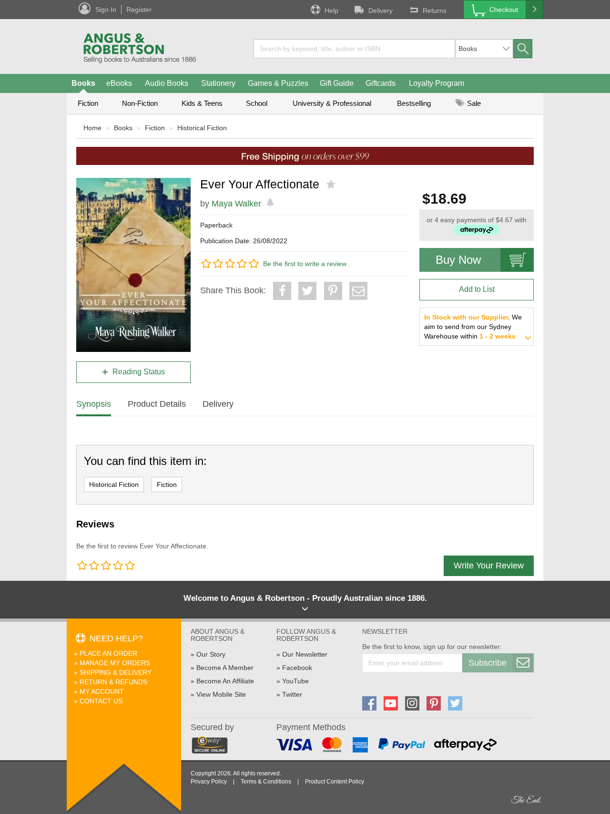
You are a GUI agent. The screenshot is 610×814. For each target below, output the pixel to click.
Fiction (88, 103)
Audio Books (166, 83)
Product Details (157, 404)
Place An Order (108, 653)
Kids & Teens (202, 103)
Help (331, 10)
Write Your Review (489, 565)
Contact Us (101, 701)
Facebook (297, 667)
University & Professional (332, 103)
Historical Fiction (202, 128)
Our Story (210, 654)
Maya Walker (236, 203)
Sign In (105, 9)
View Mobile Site (221, 694)
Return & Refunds (113, 682)
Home (92, 128)
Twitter (292, 694)
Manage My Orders (115, 663)
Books (83, 83)
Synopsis (93, 404)
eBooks (119, 83)
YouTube (295, 681)
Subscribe (487, 663)
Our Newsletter (304, 654)
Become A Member (225, 667)
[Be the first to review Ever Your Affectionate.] (332, 184)
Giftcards (381, 83)
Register (139, 9)
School (256, 103)
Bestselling (414, 103)
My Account (102, 691)
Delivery (380, 10)
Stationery (218, 83)
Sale (473, 103)
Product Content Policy (334, 781)
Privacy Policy (209, 781)
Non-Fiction (140, 103)
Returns (435, 10)
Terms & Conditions (266, 781)
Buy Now (458, 259)
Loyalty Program (436, 83)
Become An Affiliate (225, 681)
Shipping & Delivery (116, 672)
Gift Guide (337, 83)
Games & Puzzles (278, 83)
